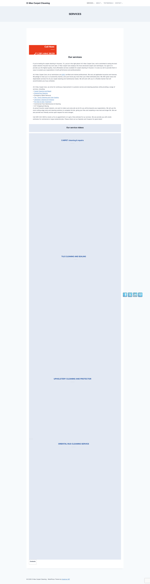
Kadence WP (66, 579)
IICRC (63, 74)
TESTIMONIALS (108, 3)
